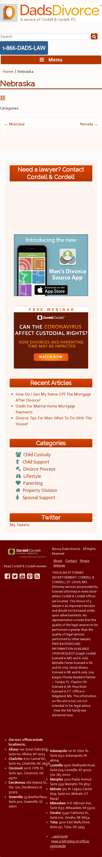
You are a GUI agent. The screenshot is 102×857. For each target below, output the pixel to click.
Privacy (84, 561)
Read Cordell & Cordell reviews (25, 566)
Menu (53, 59)
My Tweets (19, 524)
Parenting (33, 483)
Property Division (40, 490)
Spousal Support (39, 497)
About (57, 561)
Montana (14, 124)
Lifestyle (32, 476)
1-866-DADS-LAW (24, 47)
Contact (71, 561)
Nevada (89, 124)
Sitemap (59, 565)
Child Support (36, 462)
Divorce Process (39, 469)
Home (8, 71)
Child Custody (37, 454)
